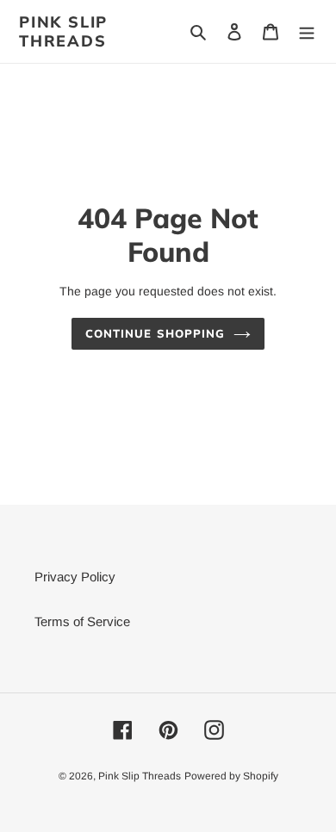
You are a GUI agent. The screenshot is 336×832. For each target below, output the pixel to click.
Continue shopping (155, 333)
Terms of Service (82, 621)
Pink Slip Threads (63, 31)
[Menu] (307, 31)
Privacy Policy (74, 576)
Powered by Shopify (231, 776)
